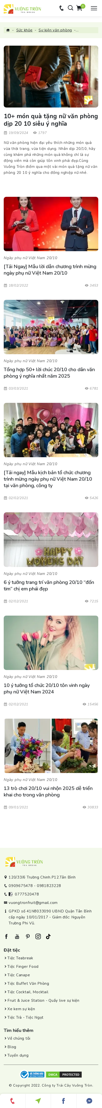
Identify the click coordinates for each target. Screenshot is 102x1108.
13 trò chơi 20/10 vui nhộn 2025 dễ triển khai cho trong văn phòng (48, 791)
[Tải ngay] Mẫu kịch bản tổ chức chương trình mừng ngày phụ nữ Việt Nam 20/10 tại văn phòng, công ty (48, 479)
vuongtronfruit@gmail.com (33, 902)
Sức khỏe (24, 30)
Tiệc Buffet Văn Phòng (28, 983)
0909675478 (21, 885)
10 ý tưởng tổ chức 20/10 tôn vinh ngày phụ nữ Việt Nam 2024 (47, 688)
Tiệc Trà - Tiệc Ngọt (25, 1017)
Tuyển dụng (18, 1055)
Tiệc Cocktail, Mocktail (27, 992)
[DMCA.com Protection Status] (63, 1074)
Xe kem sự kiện (21, 1008)
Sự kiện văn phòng (55, 30)
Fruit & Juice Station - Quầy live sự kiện (43, 1000)
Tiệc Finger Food (23, 966)
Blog (11, 1046)
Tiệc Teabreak (20, 958)
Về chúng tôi (18, 1038)
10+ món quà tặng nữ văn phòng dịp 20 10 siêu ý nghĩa (51, 119)
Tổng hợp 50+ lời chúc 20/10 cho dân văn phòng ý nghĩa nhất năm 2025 (49, 372)
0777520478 (27, 894)
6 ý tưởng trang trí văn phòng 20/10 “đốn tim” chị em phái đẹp (49, 585)
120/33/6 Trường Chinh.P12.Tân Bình (42, 877)
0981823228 (49, 885)
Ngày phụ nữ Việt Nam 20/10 (30, 257)
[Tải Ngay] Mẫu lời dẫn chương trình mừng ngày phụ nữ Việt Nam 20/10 (50, 269)
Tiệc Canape (18, 975)
